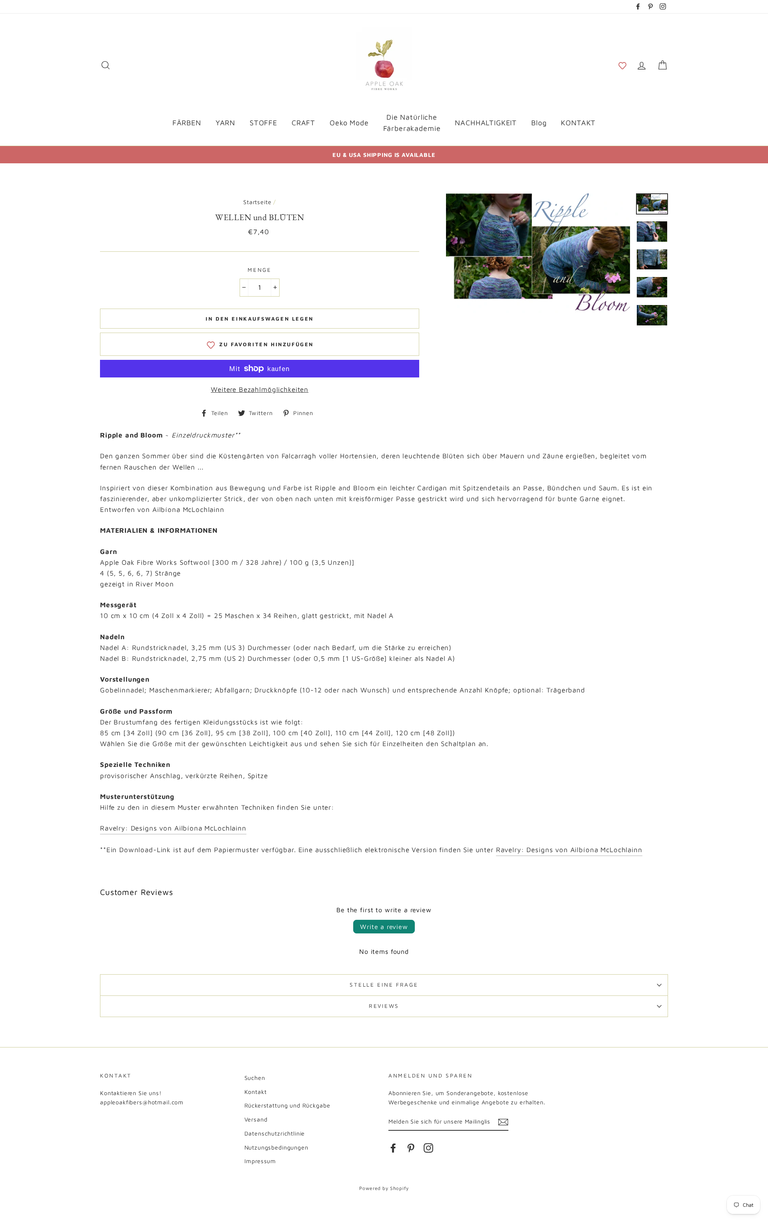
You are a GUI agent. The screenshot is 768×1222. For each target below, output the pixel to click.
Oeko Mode (349, 122)
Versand (256, 1119)
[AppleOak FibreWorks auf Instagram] (428, 1148)
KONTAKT (578, 122)
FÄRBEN (186, 122)
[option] (384, 154)
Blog (538, 122)
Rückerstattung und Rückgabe (287, 1105)
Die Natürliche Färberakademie (412, 123)
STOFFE (263, 122)
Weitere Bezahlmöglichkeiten (259, 389)
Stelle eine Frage (384, 984)
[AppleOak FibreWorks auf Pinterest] (411, 1148)
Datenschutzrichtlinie (274, 1133)
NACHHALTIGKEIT (486, 122)
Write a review (384, 926)
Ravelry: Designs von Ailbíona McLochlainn (173, 828)
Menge (260, 270)
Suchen (254, 1077)
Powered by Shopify (383, 1188)
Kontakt (255, 1091)
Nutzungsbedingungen (276, 1147)
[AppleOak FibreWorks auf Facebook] (393, 1148)
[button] (622, 65)
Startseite (257, 202)
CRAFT (303, 122)
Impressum (260, 1161)
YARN (225, 122)
